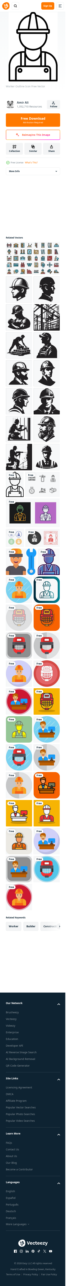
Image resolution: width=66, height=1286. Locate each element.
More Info (14, 174)
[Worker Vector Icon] (32, 711)
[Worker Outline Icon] (42, 654)
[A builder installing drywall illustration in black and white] (19, 571)
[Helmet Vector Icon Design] (19, 863)
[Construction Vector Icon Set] (23, 682)
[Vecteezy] (6, 6)
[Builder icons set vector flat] (32, 261)
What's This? (31, 162)
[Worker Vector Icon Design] (21, 780)
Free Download (33, 120)
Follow (53, 106)
